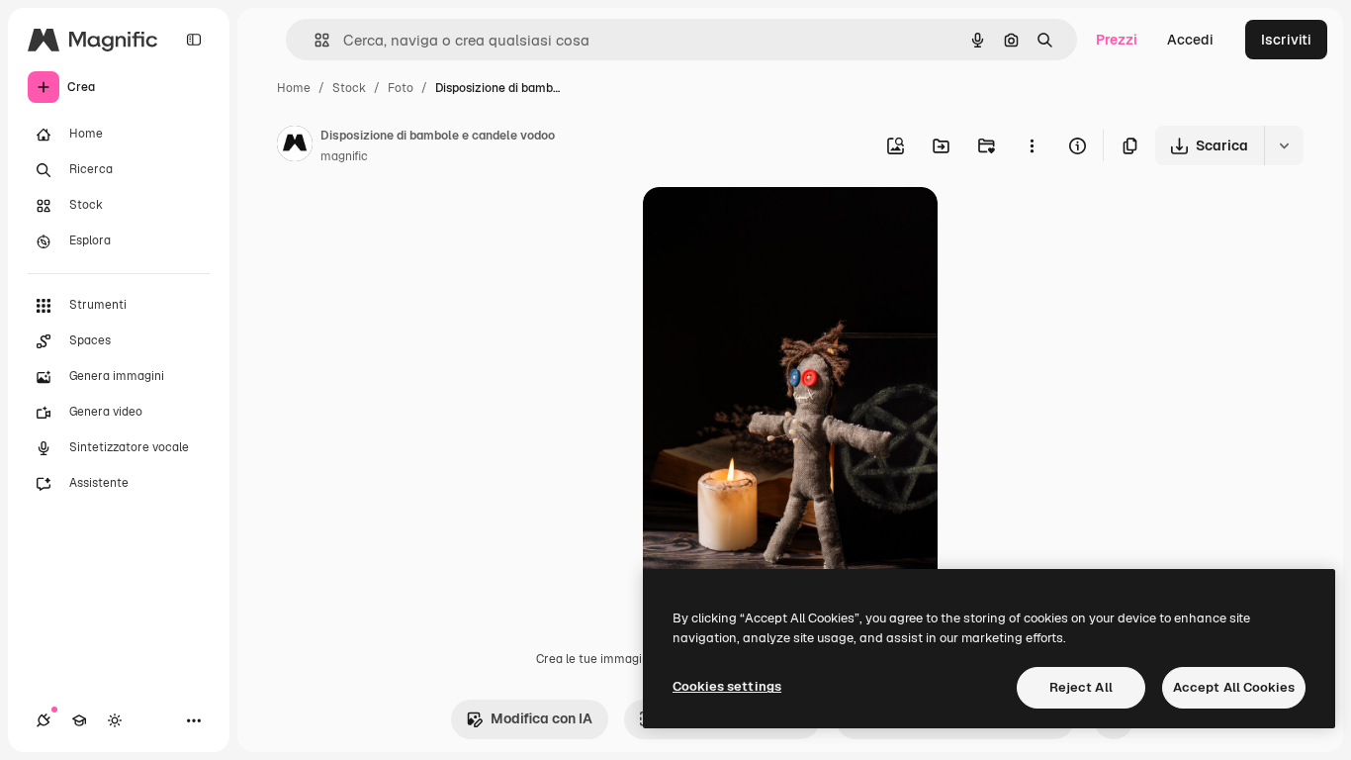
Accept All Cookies (1234, 687)
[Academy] (79, 720)
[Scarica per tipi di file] (1284, 145)
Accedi (1190, 39)
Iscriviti (1286, 39)
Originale (773, 225)
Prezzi (1116, 39)
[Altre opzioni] (1031, 145)
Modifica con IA (541, 718)
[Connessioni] (43, 720)
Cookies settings (727, 686)
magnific (344, 156)
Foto (400, 88)
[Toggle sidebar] (194, 39)
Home (294, 88)
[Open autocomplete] (314, 40)
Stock (349, 88)
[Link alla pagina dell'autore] (295, 146)
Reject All (1081, 687)
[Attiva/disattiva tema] (115, 720)
